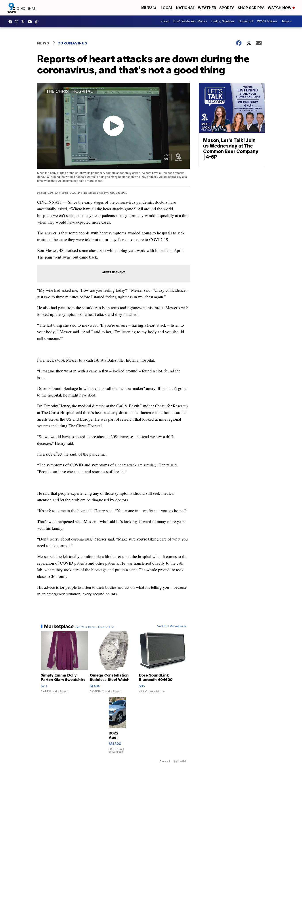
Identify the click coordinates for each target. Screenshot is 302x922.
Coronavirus (72, 43)
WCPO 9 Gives (267, 21)
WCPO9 (11, 21)
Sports (227, 8)
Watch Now (280, 8)
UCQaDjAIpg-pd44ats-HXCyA (31, 21)
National (185, 8)
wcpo (24, 21)
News (43, 43)
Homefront (246, 21)
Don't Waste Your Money (190, 21)
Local (167, 8)
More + (287, 21)
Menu (147, 8)
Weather (207, 8)
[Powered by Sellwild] (179, 761)
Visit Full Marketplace (171, 626)
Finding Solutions (223, 21)
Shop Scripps (251, 8)
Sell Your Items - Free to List (94, 627)
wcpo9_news (17, 21)
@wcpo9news (37, 21)
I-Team (165, 21)
